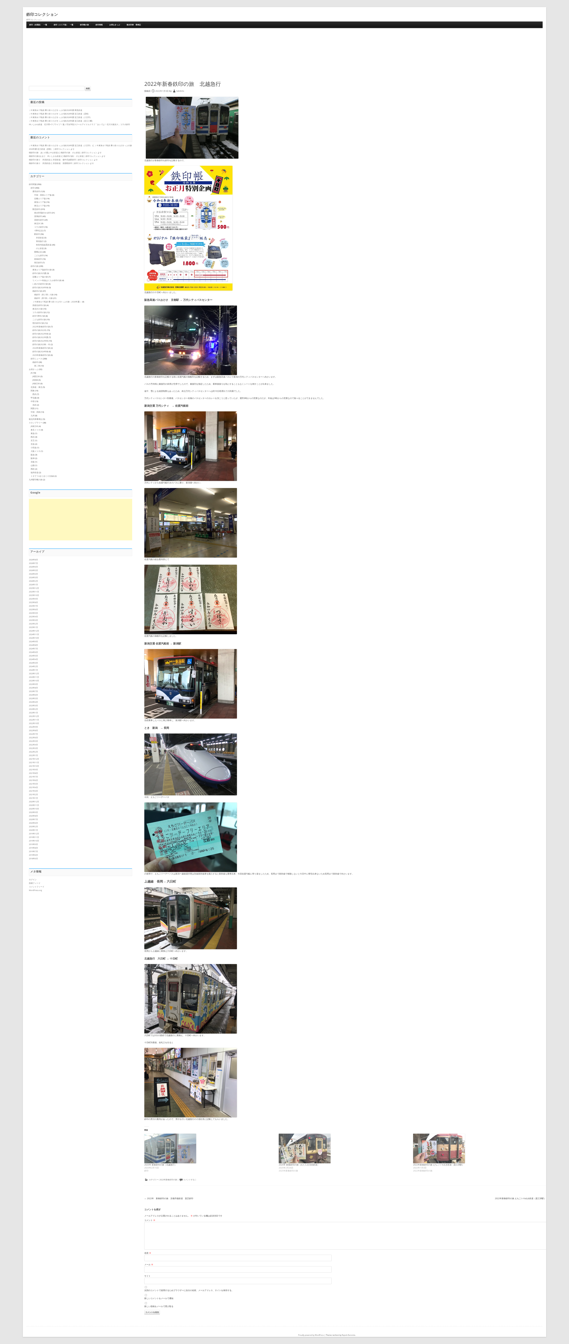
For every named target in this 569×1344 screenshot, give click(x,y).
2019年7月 (33, 851)
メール (148, 1264)
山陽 (33, 465)
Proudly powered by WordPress (311, 1335)
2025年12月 (34, 588)
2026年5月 (33, 570)
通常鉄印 (36, 191)
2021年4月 (33, 787)
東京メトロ (35, 429)
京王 (33, 440)
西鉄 (33, 469)
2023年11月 (34, 677)
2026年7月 (33, 563)
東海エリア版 (40, 202)
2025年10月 (34, 595)
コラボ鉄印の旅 (39, 312)
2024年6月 (33, 652)
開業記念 (38, 252)
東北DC (37, 223)
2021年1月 (33, 798)
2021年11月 (34, 762)
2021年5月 (33, 783)
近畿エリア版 (40, 198)
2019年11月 (34, 837)
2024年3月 (33, 662)
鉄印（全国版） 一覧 (38, 24)
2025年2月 (33, 623)
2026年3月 (33, 577)
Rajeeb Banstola (348, 1335)
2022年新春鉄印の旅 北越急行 (182, 83)
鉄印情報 (99, 24)
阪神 (33, 458)
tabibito (180, 91)
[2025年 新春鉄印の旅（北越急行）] (210, 1148)
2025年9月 (33, 598)
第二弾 (37, 365)
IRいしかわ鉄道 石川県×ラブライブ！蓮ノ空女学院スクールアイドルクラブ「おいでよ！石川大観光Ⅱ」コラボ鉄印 (79, 124)
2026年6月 (33, 566)
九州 (33, 415)
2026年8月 (33, 559)
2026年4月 (33, 574)
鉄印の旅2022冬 (39, 330)
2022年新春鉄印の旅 (168, 1179)
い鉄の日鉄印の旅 (40, 284)
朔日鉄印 (38, 262)
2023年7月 (33, 691)
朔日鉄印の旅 (38, 323)
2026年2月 (33, 581)
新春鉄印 (38, 259)
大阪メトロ (35, 451)
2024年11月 (34, 634)
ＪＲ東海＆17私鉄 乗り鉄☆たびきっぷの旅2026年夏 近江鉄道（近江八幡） (61, 120)
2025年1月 (33, 627)
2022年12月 (34, 716)
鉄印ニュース (36, 358)
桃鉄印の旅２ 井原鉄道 (39, 159)
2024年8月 (33, 645)
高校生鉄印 (39, 220)
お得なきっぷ (114, 24)
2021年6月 (33, 780)
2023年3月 (33, 705)
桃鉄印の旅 (37, 291)
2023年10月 (34, 680)
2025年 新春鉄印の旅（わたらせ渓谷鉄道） (299, 1164)
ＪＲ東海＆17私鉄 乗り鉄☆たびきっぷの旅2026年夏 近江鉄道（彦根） (59, 113)
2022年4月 (33, 744)
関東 (33, 390)
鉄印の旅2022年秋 (40, 340)
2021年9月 (33, 769)
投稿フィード (34, 883)
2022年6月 (33, 737)
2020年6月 (33, 823)
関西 (33, 408)
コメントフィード (36, 886)
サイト (147, 1275)
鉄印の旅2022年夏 (40, 337)
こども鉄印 (39, 255)
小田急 (33, 447)
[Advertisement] (284, 54)
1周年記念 (38, 230)
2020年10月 (34, 808)
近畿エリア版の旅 (40, 276)
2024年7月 (33, 648)
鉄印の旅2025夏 (39, 273)
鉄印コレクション (42, 14)
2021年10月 (34, 766)
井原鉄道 (40, 237)
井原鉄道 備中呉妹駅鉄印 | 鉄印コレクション (73, 159)
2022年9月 (33, 727)
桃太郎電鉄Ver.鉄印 (42, 212)
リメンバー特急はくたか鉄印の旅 (46, 280)
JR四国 (35, 380)
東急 (33, 433)
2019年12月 (34, 833)
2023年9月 (33, 684)
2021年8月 (33, 773)
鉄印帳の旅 (84, 24)
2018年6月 (33, 858)
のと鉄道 (40, 248)
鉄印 (33, 187)
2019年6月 (33, 855)
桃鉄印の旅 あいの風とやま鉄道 (43, 152)
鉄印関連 (33, 184)
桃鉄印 (35, 362)
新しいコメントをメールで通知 (158, 1298)
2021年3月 (33, 791)
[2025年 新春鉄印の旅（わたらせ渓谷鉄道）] (344, 1148)
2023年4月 (33, 702)
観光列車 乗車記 (134, 24)
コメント (149, 1220)
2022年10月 (34, 723)
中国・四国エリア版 (43, 195)
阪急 (33, 454)
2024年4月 (33, 659)
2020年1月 (33, 830)
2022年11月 (34, 719)
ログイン (33, 879)
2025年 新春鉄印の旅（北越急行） (160, 1164)
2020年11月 (34, 805)
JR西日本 (36, 376)
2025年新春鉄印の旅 (41, 355)
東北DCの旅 (37, 308)
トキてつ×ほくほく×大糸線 (42, 476)
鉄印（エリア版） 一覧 (63, 24)
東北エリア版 (40, 205)
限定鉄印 (36, 209)
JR (31, 373)
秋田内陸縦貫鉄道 (43, 244)
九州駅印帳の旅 (35, 479)
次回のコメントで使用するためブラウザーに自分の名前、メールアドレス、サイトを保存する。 (189, 1290)
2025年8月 (33, 602)
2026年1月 (33, 584)
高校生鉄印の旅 (39, 305)
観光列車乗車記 (35, 419)
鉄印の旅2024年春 (40, 351)
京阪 (33, 461)
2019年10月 (34, 840)
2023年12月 (34, 673)
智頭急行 (40, 241)
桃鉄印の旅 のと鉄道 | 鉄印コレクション (79, 152)
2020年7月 (33, 819)
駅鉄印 (37, 234)
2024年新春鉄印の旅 (41, 348)
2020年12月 (34, 801)
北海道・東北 (36, 387)
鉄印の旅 (34, 266)
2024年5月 (33, 655)
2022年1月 (33, 755)
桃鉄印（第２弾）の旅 (43, 294)
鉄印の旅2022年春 (40, 333)
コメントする (189, 1179)
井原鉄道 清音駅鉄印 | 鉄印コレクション (71, 163)
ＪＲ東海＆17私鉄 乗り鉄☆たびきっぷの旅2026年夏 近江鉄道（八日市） (60, 117)
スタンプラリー (35, 422)
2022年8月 (33, 730)
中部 (33, 401)
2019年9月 (33, 844)
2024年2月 (33, 666)
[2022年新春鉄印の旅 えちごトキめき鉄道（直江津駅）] (479, 1148)
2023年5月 (33, 698)
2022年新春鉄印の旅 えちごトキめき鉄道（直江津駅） (438, 1164)
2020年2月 (33, 826)
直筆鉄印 (38, 216)
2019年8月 (33, 847)
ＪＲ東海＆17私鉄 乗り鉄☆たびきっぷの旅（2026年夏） (56, 301)
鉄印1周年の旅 (38, 316)
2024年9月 (33, 641)
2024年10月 (34, 638)
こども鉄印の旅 (39, 319)
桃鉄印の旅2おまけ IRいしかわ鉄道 (45, 156)
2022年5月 (33, 741)
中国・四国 (35, 412)
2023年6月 (33, 694)
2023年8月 (33, 687)
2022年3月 (33, 748)
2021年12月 (34, 759)
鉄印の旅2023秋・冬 (41, 344)
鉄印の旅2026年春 (40, 287)
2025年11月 (34, 591)
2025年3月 (33, 620)
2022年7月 (33, 734)
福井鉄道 (34, 472)
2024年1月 (33, 670)
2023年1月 (33, 712)
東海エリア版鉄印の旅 (42, 269)
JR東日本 (36, 383)
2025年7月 (33, 606)
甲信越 (33, 397)
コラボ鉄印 (39, 227)
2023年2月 (33, 709)
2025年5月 (33, 613)
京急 (33, 444)
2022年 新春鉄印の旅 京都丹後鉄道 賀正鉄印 (168, 1198)
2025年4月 (33, 616)
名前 (147, 1252)
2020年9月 (33, 812)
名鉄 (34, 405)
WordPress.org (35, 890)
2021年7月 (33, 776)
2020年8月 (33, 815)
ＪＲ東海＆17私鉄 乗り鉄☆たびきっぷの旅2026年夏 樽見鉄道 (55, 110)
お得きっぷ (34, 369)
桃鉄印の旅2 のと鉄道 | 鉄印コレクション (82, 156)
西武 (34, 394)
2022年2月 (33, 751)
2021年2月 (33, 794)
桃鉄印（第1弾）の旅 (43, 298)
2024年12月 (34, 630)
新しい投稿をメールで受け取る (158, 1306)
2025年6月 (33, 609)
